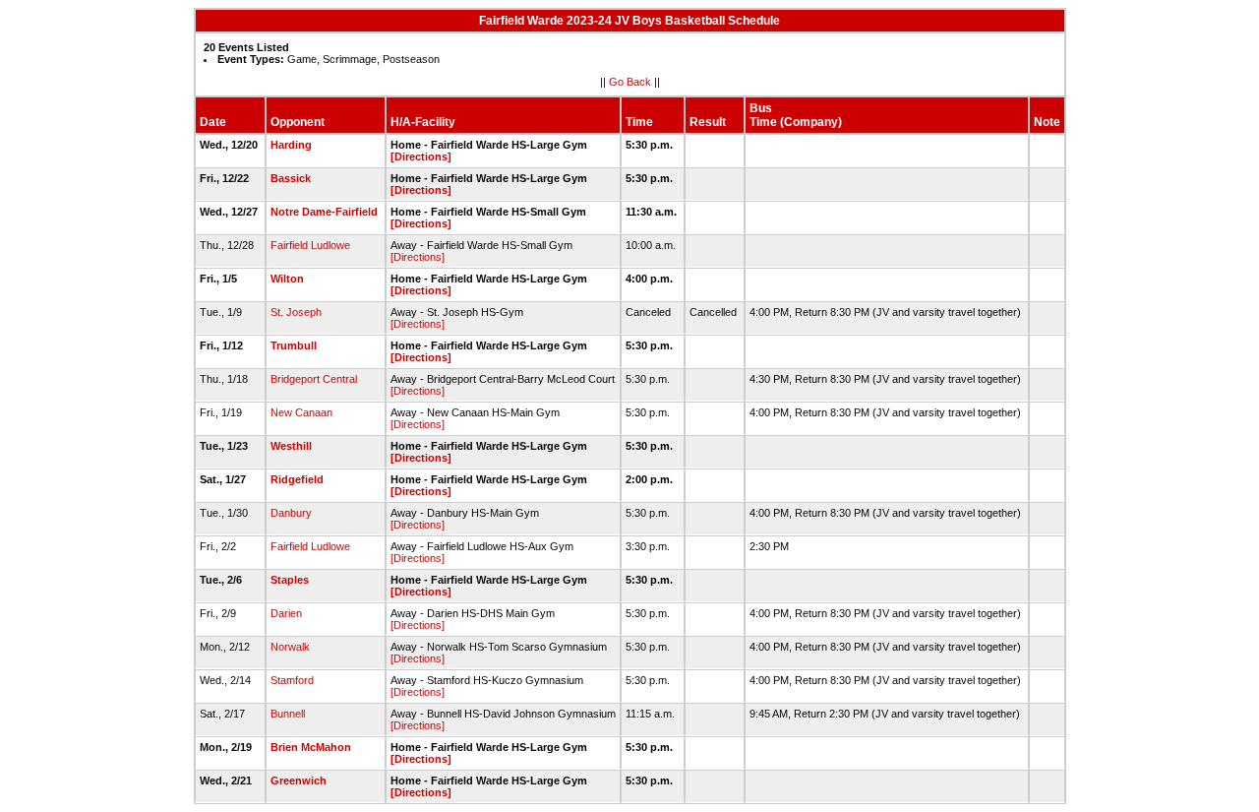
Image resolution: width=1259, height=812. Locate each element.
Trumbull (293, 345)
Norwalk (290, 647)
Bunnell (287, 713)
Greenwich (298, 780)
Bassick (290, 178)
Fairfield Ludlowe (310, 245)
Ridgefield (297, 479)
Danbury (291, 513)
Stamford (292, 680)
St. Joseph (296, 312)
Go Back (630, 82)
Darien (286, 613)
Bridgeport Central (313, 379)
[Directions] (420, 156)
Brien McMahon (310, 747)
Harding (291, 145)
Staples (289, 580)
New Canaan (301, 412)
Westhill (291, 446)
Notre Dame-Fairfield (324, 212)
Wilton (287, 278)
